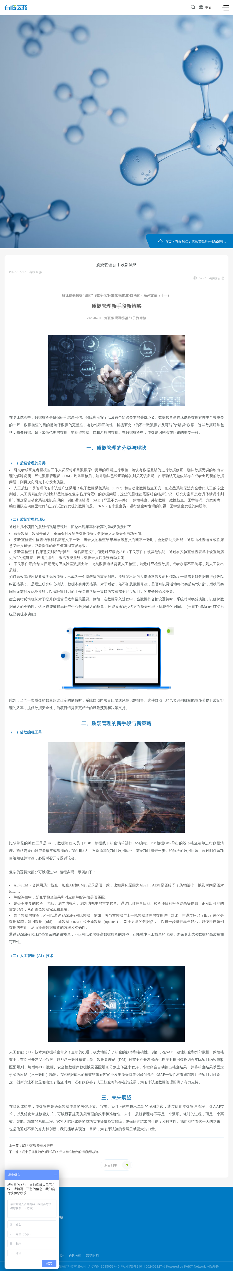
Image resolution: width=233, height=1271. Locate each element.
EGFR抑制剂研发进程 (31, 1145)
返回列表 (110, 1165)
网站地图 (213, 1266)
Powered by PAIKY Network (186, 1266)
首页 (168, 241)
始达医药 (74, 1255)
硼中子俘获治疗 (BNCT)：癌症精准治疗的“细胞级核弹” (54, 1151)
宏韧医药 (92, 1255)
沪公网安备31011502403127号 (143, 1266)
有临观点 (181, 241)
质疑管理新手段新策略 (207, 241)
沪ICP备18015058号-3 (103, 1266)
